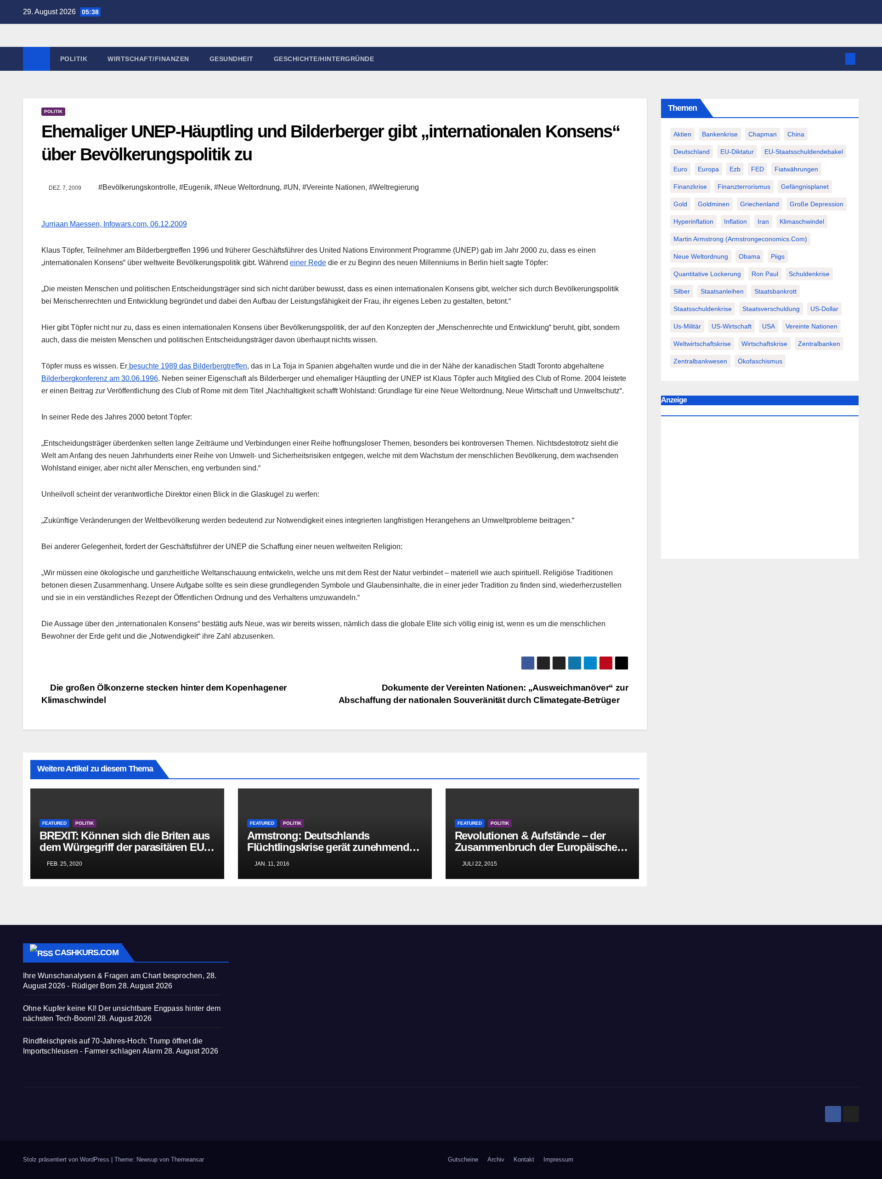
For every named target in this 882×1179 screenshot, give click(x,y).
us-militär (687, 326)
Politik (74, 58)
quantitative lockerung (707, 274)
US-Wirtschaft (732, 326)
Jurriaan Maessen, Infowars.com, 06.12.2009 (114, 224)
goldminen (713, 204)
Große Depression (816, 204)
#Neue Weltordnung (247, 187)
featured (54, 823)
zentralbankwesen (700, 361)
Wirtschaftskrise (764, 343)
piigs (778, 256)
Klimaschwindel (802, 221)
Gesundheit (231, 58)
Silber (681, 291)
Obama (749, 256)
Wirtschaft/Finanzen (148, 58)
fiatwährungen (796, 169)
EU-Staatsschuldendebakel (803, 151)
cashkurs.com (86, 952)
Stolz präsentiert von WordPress (67, 1159)
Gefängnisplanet (805, 186)
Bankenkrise (720, 134)
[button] (835, 58)
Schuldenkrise (809, 274)
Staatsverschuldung (771, 308)
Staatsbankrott (775, 291)
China (795, 134)
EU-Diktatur (737, 151)
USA (768, 326)
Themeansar (187, 1159)
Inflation (735, 221)
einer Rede (308, 262)
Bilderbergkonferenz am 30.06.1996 (99, 378)
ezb (735, 169)
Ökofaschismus (760, 361)
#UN (291, 187)
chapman (762, 134)
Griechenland (759, 204)
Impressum (558, 1159)
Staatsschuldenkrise (702, 308)
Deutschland (691, 151)
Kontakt (524, 1159)
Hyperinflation (693, 221)
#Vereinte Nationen (333, 187)
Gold (680, 204)
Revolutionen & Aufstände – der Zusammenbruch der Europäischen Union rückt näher (539, 847)
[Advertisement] (760, 489)
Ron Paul (765, 274)
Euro (680, 169)
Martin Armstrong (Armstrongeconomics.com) (740, 239)
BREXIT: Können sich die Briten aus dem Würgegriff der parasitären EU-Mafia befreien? (124, 847)
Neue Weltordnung (700, 256)
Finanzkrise (690, 186)
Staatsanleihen (722, 291)
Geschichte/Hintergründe (324, 58)
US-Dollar (824, 308)
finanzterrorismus (744, 186)
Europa (708, 169)
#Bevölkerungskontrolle (136, 187)
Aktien (682, 134)
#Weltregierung (394, 187)
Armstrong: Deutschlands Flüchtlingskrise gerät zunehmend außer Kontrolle (328, 847)
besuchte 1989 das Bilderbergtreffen (187, 366)
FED (757, 169)
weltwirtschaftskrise (702, 343)
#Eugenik (194, 187)
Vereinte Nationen (811, 326)
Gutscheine (463, 1159)
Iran (763, 221)
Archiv (495, 1159)
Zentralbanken (819, 343)
